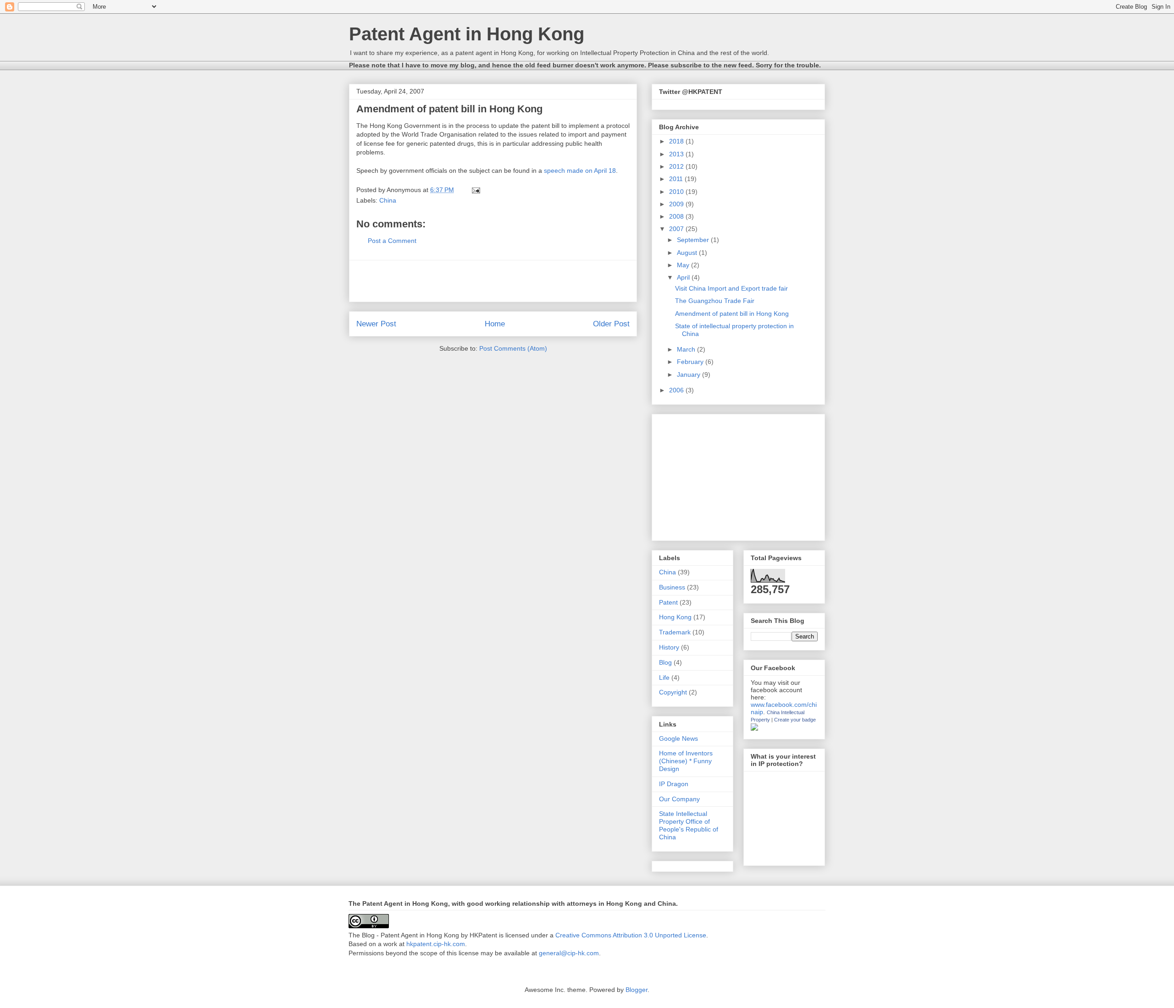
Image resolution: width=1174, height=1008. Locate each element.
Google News (678, 738)
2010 (677, 191)
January (689, 374)
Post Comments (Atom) (513, 348)
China (387, 200)
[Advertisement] (493, 281)
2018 (677, 141)
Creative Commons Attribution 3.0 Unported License (630, 935)
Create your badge (795, 719)
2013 (677, 154)
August (688, 252)
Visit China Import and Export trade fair (731, 288)
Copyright (673, 692)
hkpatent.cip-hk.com (435, 943)
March (687, 349)
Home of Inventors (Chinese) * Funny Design (686, 760)
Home (495, 323)
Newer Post (376, 323)
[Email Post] (475, 189)
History (669, 647)
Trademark (675, 632)
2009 (677, 204)
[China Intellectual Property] (754, 728)
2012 (677, 166)
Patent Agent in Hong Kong (466, 34)
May (684, 265)
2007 (677, 228)
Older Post (611, 323)
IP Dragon (673, 784)
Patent (668, 602)
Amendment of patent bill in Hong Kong (732, 313)
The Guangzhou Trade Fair (714, 300)
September (694, 239)
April (684, 277)
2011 (677, 178)
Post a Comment (392, 240)
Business (672, 587)
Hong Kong (675, 617)
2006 (677, 390)
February (691, 361)
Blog (665, 662)
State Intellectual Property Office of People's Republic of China (688, 825)
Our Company (679, 799)
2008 (677, 216)
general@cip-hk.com (569, 953)
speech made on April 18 (580, 170)
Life (664, 677)
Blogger (637, 989)
